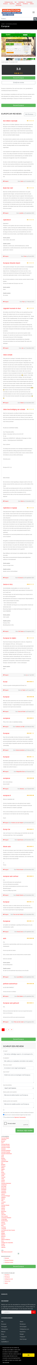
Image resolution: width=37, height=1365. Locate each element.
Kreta (2, 1156)
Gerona (3, 1222)
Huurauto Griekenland (6, 1153)
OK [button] (28, 1355)
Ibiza (2, 1225)
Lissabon (3, 1202)
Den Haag (3, 1186)
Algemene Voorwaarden (20, 1117)
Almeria (3, 1208)
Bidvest (3, 1331)
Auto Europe (18, 5)
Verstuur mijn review (24, 1130)
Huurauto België (5, 1138)
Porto (2, 1203)
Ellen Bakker (20, 996)
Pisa (2, 1170)
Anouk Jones (20, 931)
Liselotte (21, 213)
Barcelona (3, 1211)
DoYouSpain (29, 2)
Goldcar (32, 3)
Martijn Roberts (19, 895)
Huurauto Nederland (6, 1183)
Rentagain (4, 1326)
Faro (2, 1200)
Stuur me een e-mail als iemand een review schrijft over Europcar (18, 1112)
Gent (2, 1142)
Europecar (6, 921)
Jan (22, 348)
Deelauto (3, 1149)
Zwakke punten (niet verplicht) (10, 1101)
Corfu (2, 1155)
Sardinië (3, 1174)
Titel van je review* (7, 1065)
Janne (21, 181)
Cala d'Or (3, 1214)
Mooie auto (7, 846)
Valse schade (7, 355)
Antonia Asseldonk (20, 750)
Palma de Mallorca (5, 1239)
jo (26, 675)
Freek (25, 256)
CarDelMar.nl (21, 2)
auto (4, 938)
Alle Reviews (29, 114)
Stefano (22, 402)
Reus (2, 1241)
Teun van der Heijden (18, 914)
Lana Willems (20, 977)
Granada (3, 1224)
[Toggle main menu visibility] (33, 12)
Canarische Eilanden (6, 1217)
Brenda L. (22, 788)
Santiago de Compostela (7, 1242)
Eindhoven (3, 1188)
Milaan (2, 1167)
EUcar (5, 682)
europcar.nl (7, 795)
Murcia (2, 1238)
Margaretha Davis (20, 771)
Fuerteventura (4, 1220)
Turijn (2, 1178)
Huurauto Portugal (5, 1195)
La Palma (3, 1227)
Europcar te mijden (9, 638)
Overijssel (3, 1191)
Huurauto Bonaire (5, 1144)
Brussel (3, 1141)
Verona (3, 1181)
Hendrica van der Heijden (17, 822)
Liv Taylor (23, 690)
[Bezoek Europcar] (18, 46)
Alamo (6, 1283)
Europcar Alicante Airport (11, 263)
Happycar (18, 3)
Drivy (2, 1334)
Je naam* (5, 1051)
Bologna (3, 1164)
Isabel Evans (20, 839)
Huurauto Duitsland (5, 1150)
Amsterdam (4, 1185)
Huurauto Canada (5, 1145)
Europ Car (6, 829)
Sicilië (2, 1175)
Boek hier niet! (8, 188)
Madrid (3, 1231)
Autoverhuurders (11, 24)
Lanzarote (3, 1228)
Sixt (15, 2)
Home (2, 24)
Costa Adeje (4, 1219)
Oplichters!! (7, 220)
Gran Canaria (4, 1216)
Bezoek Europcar (18, 1266)
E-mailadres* (6, 1058)
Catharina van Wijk (20, 726)
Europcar (5, 3)
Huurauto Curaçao (5, 1147)
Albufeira (3, 1197)
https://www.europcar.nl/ (6, 1251)
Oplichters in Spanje (10, 508)
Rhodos (3, 1158)
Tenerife (3, 1245)
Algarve (3, 1199)
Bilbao (2, 1213)
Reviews (9, 1260)
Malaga (3, 1233)
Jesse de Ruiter (21, 711)
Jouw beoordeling (7, 1085)
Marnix (22, 501)
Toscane (3, 1177)
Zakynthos (3, 1160)
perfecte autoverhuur (10, 984)
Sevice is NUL (8, 584)
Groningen (3, 1189)
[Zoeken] (35, 18)
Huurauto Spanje (5, 1205)
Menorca (3, 1236)
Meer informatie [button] (6, 1362)
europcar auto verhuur (10, 876)
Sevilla (2, 1244)
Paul (23, 301)
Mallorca (3, 1234)
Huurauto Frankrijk (5, 1152)
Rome (2, 1172)
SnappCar (4, 1336)
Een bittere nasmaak (10, 121)
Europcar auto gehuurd (11, 1003)
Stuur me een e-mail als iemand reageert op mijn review (17, 1114)
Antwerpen (3, 1139)
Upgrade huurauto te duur (12, 308)
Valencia (3, 1247)
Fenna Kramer (20, 869)
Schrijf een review (9, 1262)
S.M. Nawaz (21, 631)
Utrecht (3, 1194)
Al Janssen (20, 577)
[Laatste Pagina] (11, 1029)
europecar (6, 718)
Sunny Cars (7, 1281)
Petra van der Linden (19, 1022)
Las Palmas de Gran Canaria (8, 1230)
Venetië (3, 1180)
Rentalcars (25, 3)
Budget (22, 1334)
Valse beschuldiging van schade (14, 409)
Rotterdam (3, 1192)
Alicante (3, 1206)
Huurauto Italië (4, 1161)
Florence (3, 1166)
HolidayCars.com (9, 2)
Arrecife (3, 1210)
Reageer (6, 181)
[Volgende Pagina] (8, 1029)
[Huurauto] (12, 12)
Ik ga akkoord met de (15, 1117)
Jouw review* (6, 1071)
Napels (3, 1169)
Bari (2, 1163)
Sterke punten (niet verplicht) (10, 1092)
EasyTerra (12, 3)
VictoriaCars (4, 1329)
